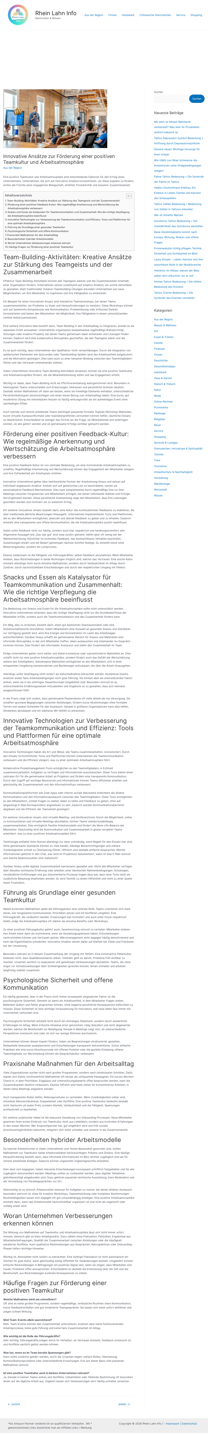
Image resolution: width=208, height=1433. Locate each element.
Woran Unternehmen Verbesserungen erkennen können (39, 243)
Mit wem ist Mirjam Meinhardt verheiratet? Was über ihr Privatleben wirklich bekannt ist (176, 127)
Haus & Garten (163, 378)
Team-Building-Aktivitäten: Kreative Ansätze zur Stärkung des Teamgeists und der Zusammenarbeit (63, 200)
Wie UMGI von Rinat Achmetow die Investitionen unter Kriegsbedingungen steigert (177, 165)
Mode (157, 395)
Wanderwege (162, 483)
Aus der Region (93, 15)
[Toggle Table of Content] (127, 196)
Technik (158, 454)
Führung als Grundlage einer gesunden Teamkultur (36, 227)
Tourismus (160, 466)
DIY (156, 331)
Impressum (172, 1423)
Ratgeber (159, 419)
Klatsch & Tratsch (164, 384)
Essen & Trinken (163, 337)
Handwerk (128, 15)
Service (180, 15)
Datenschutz (189, 1423)
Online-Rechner (163, 401)
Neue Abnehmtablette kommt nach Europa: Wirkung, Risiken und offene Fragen (176, 237)
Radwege (159, 413)
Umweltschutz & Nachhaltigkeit (173, 472)
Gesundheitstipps (164, 366)
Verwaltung (161, 477)
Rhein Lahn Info (56, 13)
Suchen (158, 92)
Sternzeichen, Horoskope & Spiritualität (178, 448)
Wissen (158, 495)
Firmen (112, 15)
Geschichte (161, 360)
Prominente (161, 407)
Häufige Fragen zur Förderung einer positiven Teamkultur (41, 247)
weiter (124, 1404)
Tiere (157, 460)
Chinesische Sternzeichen (155, 15)
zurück (14, 1404)
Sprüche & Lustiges (166, 442)
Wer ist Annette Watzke (168, 215)
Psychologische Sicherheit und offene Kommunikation (38, 231)
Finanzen (159, 348)
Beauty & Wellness (165, 325)
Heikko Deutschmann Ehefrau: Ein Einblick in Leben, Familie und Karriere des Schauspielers (177, 193)
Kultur (157, 389)
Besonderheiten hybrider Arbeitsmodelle (30, 239)
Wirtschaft (160, 489)
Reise (157, 425)
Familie (158, 342)
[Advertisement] (104, 54)
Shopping (196, 15)
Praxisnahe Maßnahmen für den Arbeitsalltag (32, 235)
